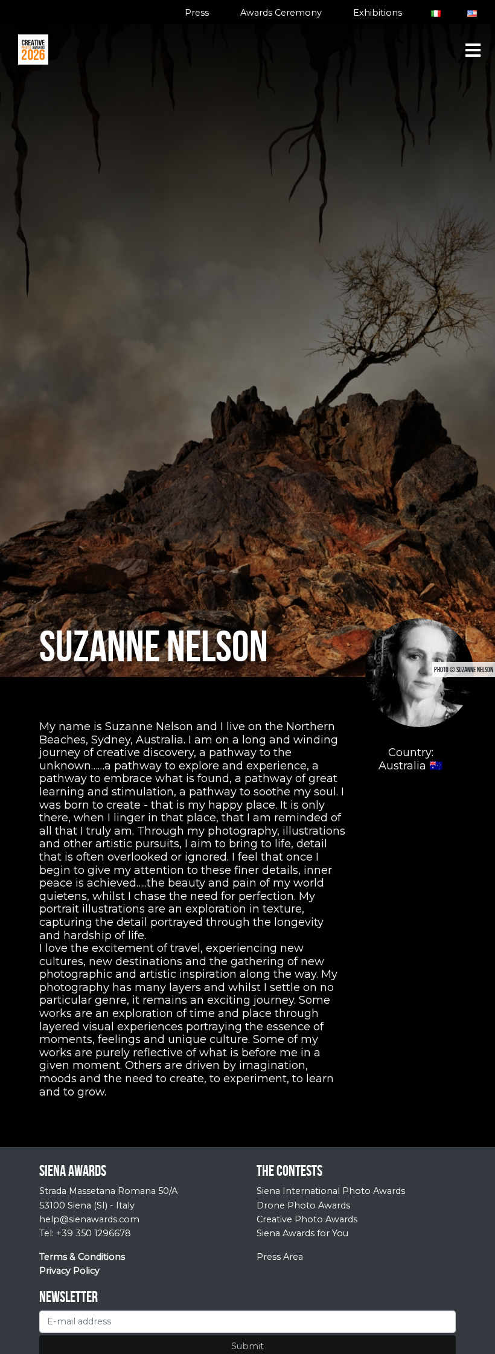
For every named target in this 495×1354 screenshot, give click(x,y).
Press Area (280, 1256)
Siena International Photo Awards (331, 1191)
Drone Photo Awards (303, 1205)
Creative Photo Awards (307, 1219)
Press (197, 12)
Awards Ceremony (281, 12)
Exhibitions (377, 12)
